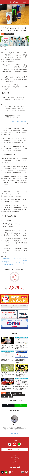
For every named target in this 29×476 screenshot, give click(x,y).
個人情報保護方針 (14, 457)
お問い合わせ (14, 462)
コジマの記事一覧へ (14, 433)
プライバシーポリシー (14, 458)
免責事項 (14, 459)
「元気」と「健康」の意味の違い (18, 121)
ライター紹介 (14, 461)
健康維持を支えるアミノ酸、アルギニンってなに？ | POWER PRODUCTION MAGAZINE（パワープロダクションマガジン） (14, 260)
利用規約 (14, 455)
